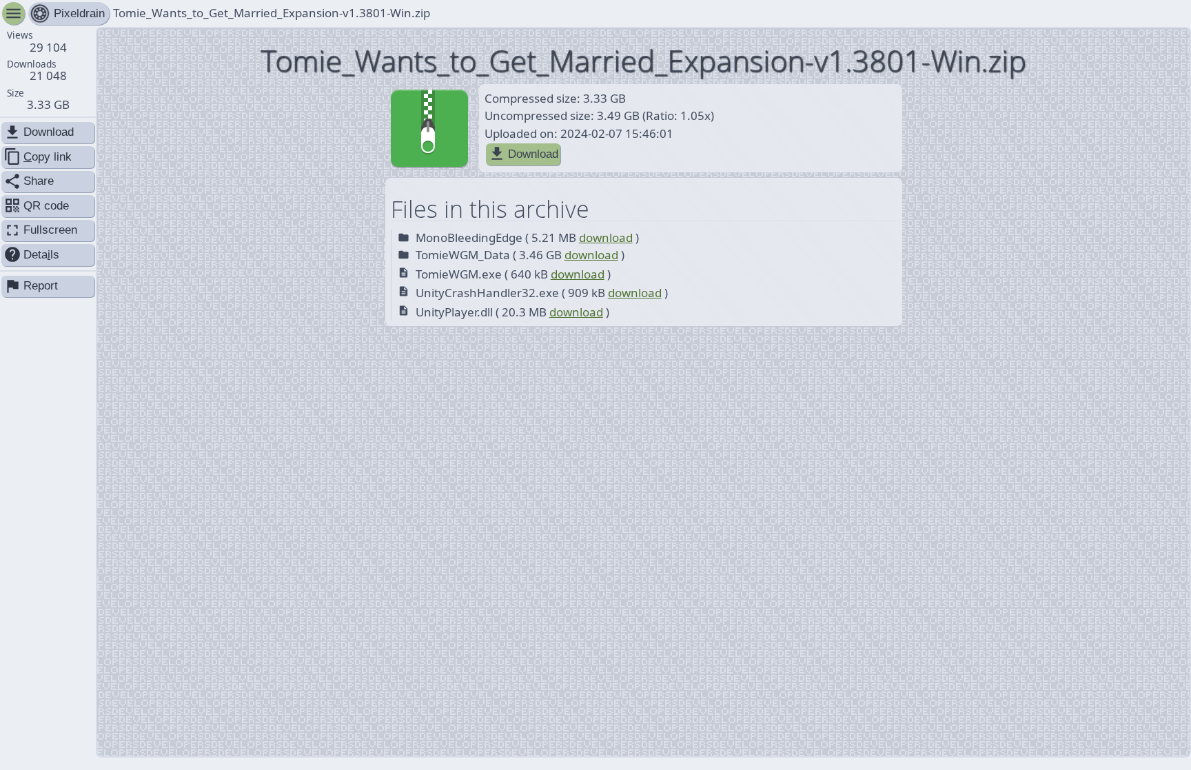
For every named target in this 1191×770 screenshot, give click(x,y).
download (606, 237)
